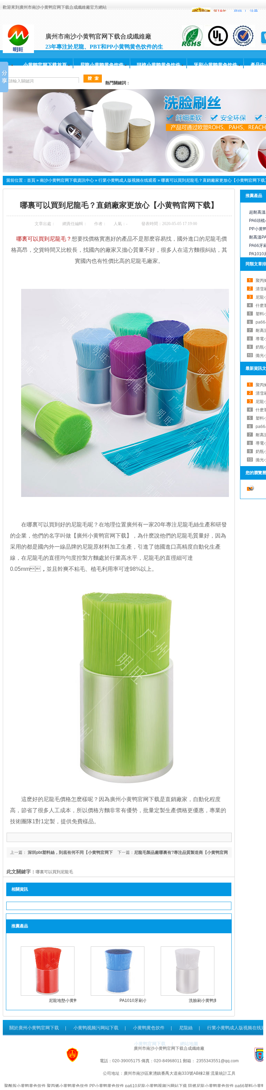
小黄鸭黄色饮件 (149, 1027)
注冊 (254, 11)
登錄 (238, 11)
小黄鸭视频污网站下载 (95, 1027)
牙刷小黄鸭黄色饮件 (215, 65)
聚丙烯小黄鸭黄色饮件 (67, 1085)
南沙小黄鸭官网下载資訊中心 (67, 180)
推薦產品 (254, 195)
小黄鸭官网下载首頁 (45, 65)
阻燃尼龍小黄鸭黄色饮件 (211, 1085)
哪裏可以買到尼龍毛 (54, 871)
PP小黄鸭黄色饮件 (106, 1085)
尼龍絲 (186, 1027)
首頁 (31, 180)
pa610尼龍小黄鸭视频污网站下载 (156, 1085)
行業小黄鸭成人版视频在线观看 (127, 180)
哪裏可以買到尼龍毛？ (44, 239)
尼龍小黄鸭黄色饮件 (102, 65)
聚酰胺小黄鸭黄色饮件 (25, 1085)
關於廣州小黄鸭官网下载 (34, 1027)
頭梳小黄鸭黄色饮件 (158, 65)
